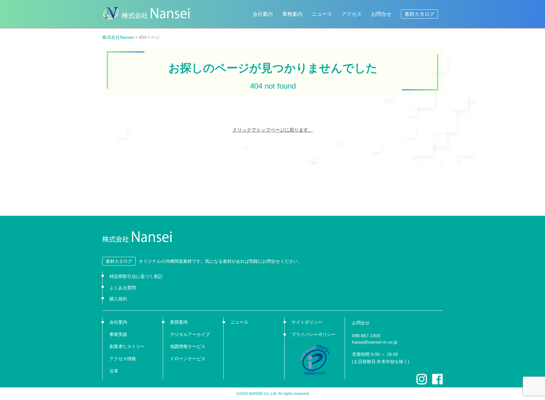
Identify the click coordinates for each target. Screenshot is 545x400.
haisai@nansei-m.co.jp (374, 341)
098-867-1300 (366, 335)
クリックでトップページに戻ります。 (272, 129)
